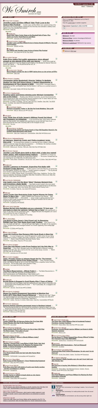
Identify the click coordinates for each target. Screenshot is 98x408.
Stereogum (86, 354)
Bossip (87, 369)
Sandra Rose (62, 340)
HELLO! (16, 365)
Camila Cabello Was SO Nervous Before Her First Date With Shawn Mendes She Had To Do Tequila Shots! (23, 322)
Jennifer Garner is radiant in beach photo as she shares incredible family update (21, 375)
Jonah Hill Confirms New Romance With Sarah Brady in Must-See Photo (28, 235)
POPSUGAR (22, 176)
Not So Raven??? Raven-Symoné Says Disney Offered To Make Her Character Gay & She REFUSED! (73, 338)
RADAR (16, 46)
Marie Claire (36, 173)
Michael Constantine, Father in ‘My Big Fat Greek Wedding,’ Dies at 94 (30, 108)
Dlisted (18, 173)
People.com (12, 33)
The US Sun (28, 159)
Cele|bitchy (44, 173)
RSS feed (73, 51)
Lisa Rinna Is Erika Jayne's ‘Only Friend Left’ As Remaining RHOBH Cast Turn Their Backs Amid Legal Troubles (25, 221)
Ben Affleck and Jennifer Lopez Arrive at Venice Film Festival (27, 50)
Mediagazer (59, 390)
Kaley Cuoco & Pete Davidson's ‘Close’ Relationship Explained (24, 361)
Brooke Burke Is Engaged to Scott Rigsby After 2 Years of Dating (27, 281)
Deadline (16, 78)
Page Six (12, 29)
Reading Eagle (15, 93)
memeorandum (60, 394)
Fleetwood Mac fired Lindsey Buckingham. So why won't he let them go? (73, 352)
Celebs (12, 300)
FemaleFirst (28, 38)
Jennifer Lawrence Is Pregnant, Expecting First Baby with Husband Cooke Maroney (26, 168)
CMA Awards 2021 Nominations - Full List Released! (69, 345)
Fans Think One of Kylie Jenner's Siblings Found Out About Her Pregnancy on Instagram (27, 118)
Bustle (22, 173)
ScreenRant (40, 275)
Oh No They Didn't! (28, 52)
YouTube (7, 269)
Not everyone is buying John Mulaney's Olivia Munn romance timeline (72, 366)
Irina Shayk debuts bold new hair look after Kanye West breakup (21, 353)
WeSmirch (66, 36)
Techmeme (59, 385)
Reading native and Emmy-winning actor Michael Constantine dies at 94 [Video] (28, 96)
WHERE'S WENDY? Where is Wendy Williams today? (21, 337)
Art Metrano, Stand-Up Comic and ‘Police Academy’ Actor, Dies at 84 (26, 141)
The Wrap (10, 103)
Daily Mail (45, 101)
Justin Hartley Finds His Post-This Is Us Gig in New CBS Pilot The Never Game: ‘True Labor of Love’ (23, 330)
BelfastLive (15, 303)
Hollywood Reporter (27, 103)
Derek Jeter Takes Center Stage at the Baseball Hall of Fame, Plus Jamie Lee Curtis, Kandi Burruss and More (28, 36)
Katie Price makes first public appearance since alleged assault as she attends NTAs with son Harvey (26, 60)
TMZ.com (11, 49)
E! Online (16, 20)
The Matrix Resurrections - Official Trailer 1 (19, 271)
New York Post (32, 101)
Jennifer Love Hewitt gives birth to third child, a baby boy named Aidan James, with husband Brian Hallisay (29, 154)
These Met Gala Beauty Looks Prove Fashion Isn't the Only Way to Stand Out (28, 247)
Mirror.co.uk (22, 110)
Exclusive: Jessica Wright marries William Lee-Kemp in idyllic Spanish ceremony (72, 330)
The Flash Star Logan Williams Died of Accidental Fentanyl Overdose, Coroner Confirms (71, 322)
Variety (19, 89)
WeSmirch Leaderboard (70, 43)
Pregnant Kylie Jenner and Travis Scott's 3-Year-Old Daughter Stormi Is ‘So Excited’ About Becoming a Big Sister (32, 130)
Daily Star (13, 66)
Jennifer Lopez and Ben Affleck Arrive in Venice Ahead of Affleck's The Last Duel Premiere (32, 43)
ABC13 (16, 110)
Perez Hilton (13, 159)
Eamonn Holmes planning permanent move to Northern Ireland (27, 306)
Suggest (82, 369)
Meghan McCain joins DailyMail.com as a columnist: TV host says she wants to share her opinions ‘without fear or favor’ (28, 209)
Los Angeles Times (67, 349)
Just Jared (17, 52)
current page (71, 23)
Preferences (90, 6)
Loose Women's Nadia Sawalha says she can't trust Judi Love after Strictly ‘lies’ (72, 360)
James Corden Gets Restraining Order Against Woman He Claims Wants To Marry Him (28, 195)
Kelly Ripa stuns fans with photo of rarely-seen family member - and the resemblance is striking (24, 367)
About (83, 6)
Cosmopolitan (31, 133)
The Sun (14, 57)
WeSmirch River (67, 38)
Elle (22, 46)
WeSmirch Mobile (68, 40)
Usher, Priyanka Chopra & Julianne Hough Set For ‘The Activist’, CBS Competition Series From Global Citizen (27, 259)
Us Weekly (19, 101)
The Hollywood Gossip (72, 369)
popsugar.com (18, 38)
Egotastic (33, 189)
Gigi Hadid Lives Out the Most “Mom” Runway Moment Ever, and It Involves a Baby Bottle (28, 183)
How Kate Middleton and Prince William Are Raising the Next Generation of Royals (72, 375)
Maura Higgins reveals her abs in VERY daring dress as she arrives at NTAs (32, 71)
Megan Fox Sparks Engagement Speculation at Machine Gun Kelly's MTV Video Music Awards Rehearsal (26, 294)
